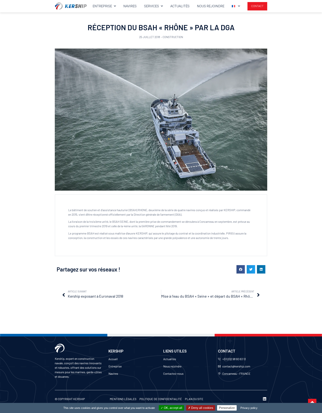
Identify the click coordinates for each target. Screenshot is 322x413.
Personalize (227, 407)
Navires (130, 6)
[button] (240, 269)
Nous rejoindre (210, 6)
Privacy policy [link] (249, 407)
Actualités (180, 6)
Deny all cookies (201, 407)
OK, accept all (172, 407)
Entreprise (102, 6)
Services (151, 6)
